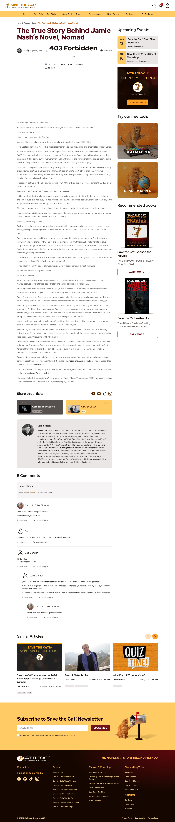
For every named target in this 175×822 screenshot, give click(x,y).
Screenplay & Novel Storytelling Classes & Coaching (104, 778)
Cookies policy (140, 818)
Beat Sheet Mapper (132, 781)
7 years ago (22, 566)
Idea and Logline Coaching (98, 796)
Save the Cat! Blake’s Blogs (62, 807)
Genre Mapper (130, 777)
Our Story (128, 800)
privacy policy (71, 735)
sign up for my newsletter (39, 373)
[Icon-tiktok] (105, 393)
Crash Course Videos (96, 788)
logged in (33, 492)
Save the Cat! (58, 772)
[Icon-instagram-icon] (110, 393)
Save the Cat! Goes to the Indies (64, 794)
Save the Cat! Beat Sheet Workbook (66, 802)
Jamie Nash (37, 575)
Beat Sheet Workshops (97, 772)
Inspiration (70, 686)
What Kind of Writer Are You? (129, 675)
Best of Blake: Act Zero (77, 675)
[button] (155, 636)
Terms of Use (153, 818)
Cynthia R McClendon (47, 606)
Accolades (128, 808)
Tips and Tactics (82, 686)
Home (19, 23)
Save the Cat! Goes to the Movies (65, 789)
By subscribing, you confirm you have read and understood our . (48, 735)
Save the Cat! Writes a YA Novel (64, 781)
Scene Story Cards (131, 789)
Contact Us (23, 767)
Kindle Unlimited (38, 364)
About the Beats (30, 23)
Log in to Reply (41, 566)
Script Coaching (95, 800)
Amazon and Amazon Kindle (79, 361)
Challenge (21, 692)
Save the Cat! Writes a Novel (63, 777)
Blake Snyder (129, 804)
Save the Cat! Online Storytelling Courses (104, 783)
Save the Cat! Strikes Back (62, 785)
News (29, 692)
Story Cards (67, 14)
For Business (147, 14)
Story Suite (38, 14)
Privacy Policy (127, 818)
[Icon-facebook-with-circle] (93, 393)
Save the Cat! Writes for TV (63, 798)
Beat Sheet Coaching (97, 792)
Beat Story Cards (131, 785)
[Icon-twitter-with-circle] (99, 393)
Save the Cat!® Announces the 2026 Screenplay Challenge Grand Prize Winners (37, 678)
